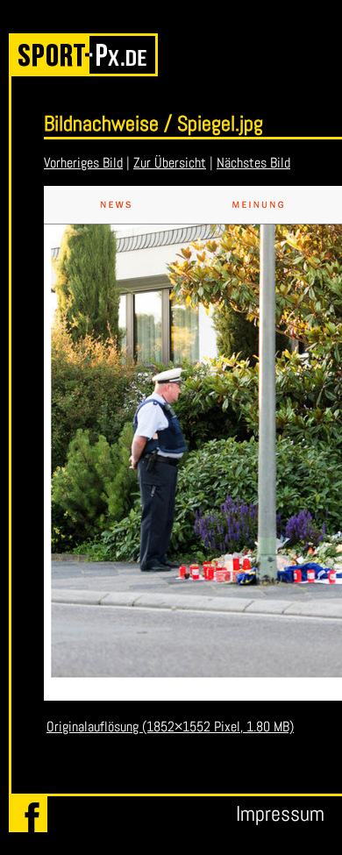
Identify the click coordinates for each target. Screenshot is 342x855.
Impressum (280, 813)
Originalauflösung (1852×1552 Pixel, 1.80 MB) (170, 726)
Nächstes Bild (253, 162)
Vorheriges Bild (83, 162)
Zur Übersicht (169, 162)
